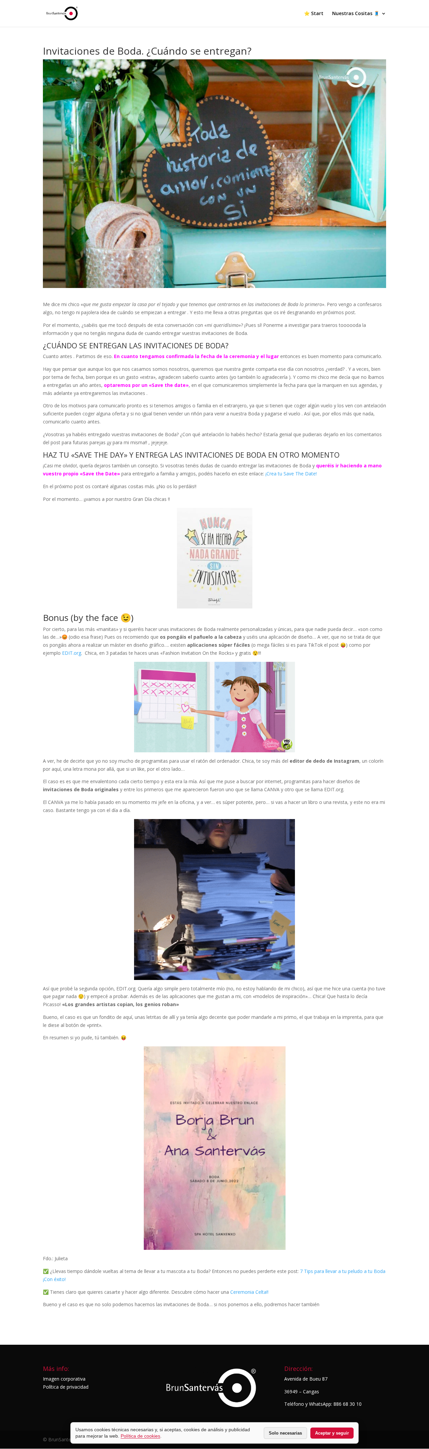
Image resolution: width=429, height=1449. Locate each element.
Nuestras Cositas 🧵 (355, 13)
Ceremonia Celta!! (249, 1292)
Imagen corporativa (64, 1379)
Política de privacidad (65, 1387)
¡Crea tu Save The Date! (291, 473)
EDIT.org (71, 653)
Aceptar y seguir (332, 1433)
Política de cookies (140, 1436)
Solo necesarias (285, 1433)
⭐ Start (313, 13)
